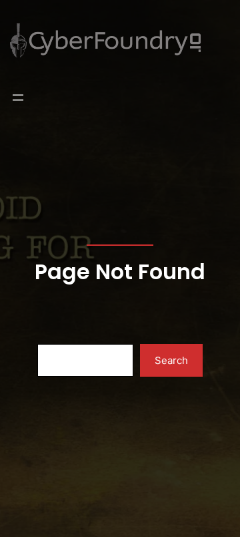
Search (171, 360)
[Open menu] (18, 98)
